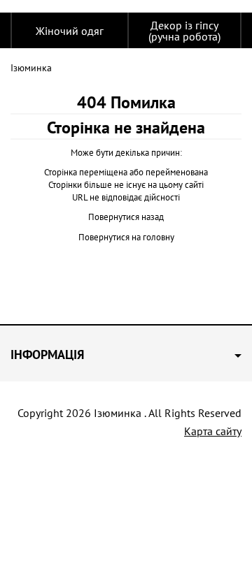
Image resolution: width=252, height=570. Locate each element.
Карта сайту (212, 431)
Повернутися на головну (126, 237)
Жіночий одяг (70, 31)
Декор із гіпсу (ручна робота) (184, 30)
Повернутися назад (126, 217)
